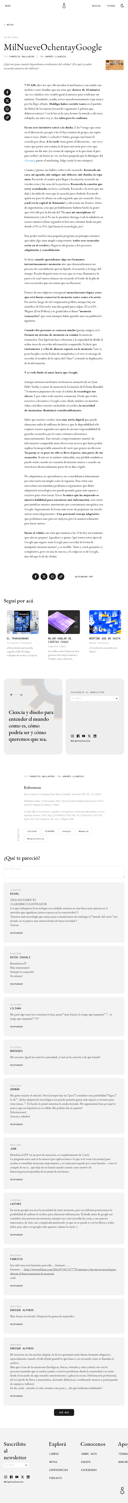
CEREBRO (50, 831)
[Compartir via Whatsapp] (7, 109)
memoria (84, 831)
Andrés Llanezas (55, 56)
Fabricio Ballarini (21, 56)
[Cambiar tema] (122, 5)
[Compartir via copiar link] (7, 117)
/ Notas (9, 25)
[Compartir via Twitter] (7, 100)
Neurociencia (35, 839)
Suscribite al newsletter (87, 692)
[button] (72, 736)
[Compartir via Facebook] (7, 92)
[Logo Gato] (64, 5)
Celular (32, 831)
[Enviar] (116, 698)
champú (29, 160)
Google (66, 831)
